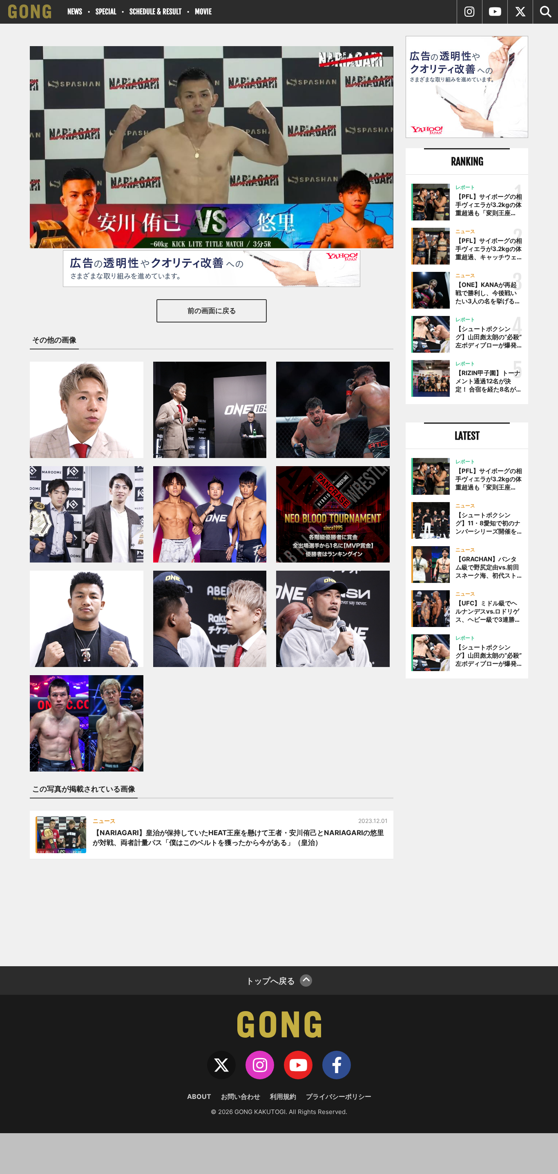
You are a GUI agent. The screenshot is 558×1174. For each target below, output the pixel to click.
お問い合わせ (240, 1096)
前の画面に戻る (211, 311)
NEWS (74, 11)
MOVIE (203, 11)
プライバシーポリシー (338, 1096)
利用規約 (283, 1096)
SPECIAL (106, 11)
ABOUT (199, 1096)
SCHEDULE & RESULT (155, 11)
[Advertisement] (467, 819)
